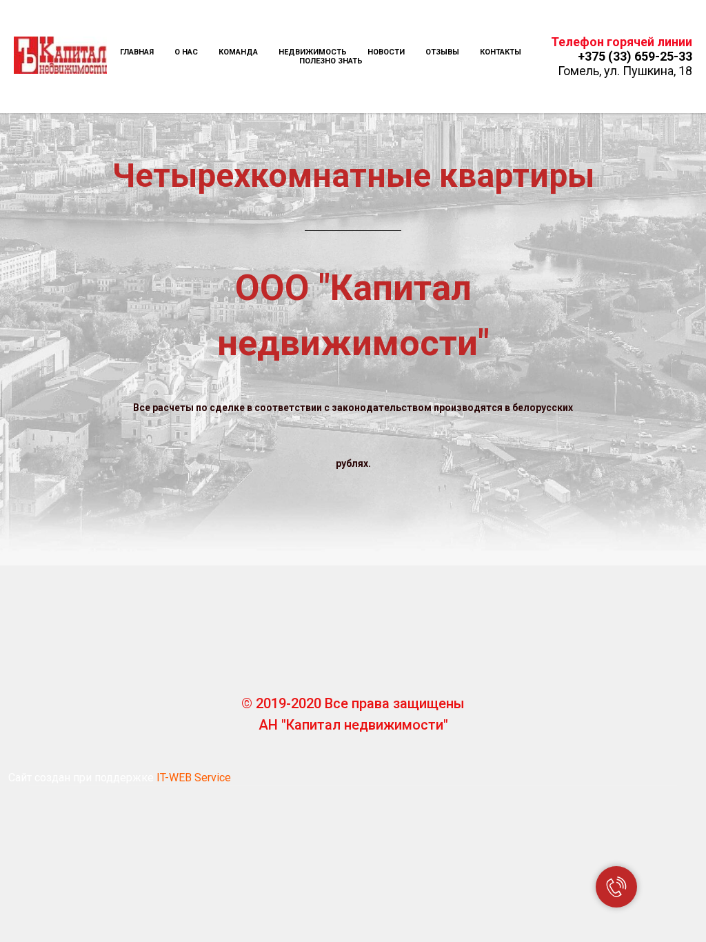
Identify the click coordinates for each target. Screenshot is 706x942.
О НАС (186, 52)
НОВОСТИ (386, 52)
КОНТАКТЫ (500, 52)
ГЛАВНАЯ (137, 52)
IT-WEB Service (194, 777)
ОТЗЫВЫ (442, 52)
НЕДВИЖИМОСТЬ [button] (313, 52)
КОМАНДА (238, 52)
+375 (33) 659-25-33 (635, 56)
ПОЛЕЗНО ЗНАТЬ (331, 61)
